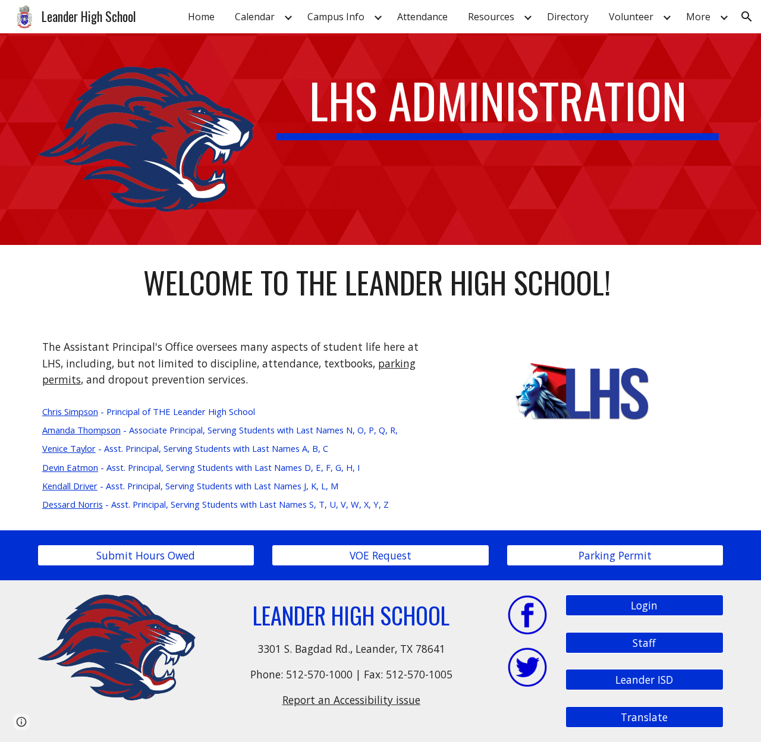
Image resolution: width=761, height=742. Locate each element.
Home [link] (201, 16)
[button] (746, 16)
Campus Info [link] (335, 16)
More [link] (698, 16)
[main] (498, 106)
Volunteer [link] (631, 16)
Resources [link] (491, 16)
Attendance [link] (422, 16)
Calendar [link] (255, 16)
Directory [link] (568, 16)
